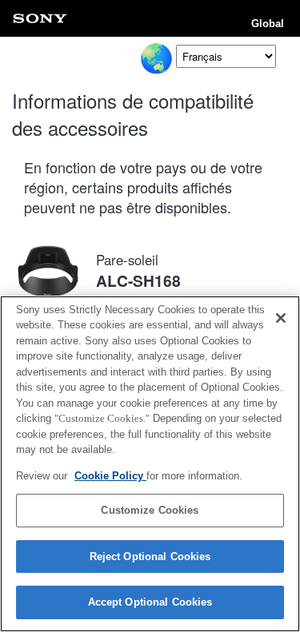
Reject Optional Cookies (150, 556)
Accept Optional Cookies (150, 602)
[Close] (280, 318)
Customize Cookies (149, 510)
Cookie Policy (110, 476)
